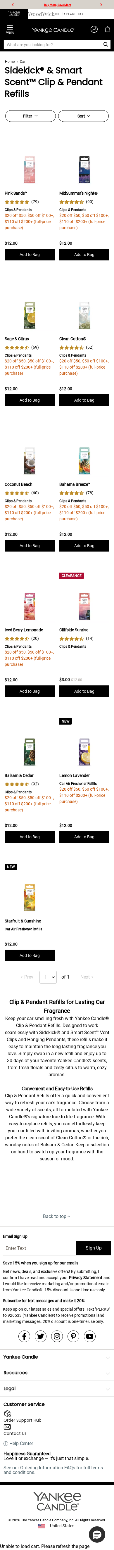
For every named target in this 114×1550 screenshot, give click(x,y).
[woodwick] (42, 14)
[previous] (13, 5)
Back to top (54, 1216)
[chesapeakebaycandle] (69, 14)
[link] (22, 202)
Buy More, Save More (57, 4)
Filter (27, 116)
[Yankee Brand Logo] (53, 29)
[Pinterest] (73, 1336)
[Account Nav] (94, 29)
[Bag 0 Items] (107, 29)
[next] (101, 5)
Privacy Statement (85, 1277)
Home (10, 62)
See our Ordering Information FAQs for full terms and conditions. (53, 1470)
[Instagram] (57, 1336)
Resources (15, 1372)
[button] (97, 1534)
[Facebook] (24, 1336)
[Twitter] (40, 1336)
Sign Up (94, 1248)
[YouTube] (90, 1336)
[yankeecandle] (14, 14)
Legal (9, 1388)
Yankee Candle (21, 1357)
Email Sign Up (15, 1236)
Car (22, 62)
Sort (81, 116)
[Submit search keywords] (106, 44)
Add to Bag (30, 254)
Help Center (21, 1443)
